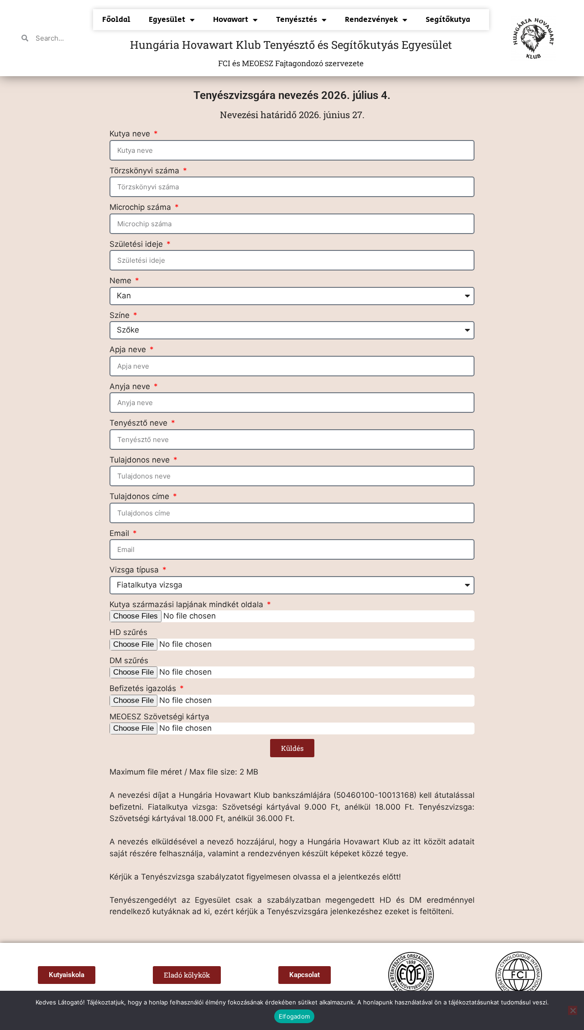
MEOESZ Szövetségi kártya (159, 716)
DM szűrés (129, 660)
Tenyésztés (296, 19)
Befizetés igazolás (144, 688)
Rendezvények (371, 19)
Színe (121, 315)
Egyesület (167, 19)
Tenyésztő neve (140, 422)
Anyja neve (131, 386)
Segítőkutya (448, 19)
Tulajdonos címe (141, 496)
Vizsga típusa (135, 569)
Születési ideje (137, 244)
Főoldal (116, 19)
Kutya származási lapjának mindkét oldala (188, 604)
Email (120, 533)
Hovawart (230, 19)
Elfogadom (294, 1016)
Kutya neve (131, 133)
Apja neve (129, 349)
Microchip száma (141, 207)
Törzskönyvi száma (146, 170)
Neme (122, 280)
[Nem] (572, 1010)
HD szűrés (128, 632)
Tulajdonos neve (141, 459)
